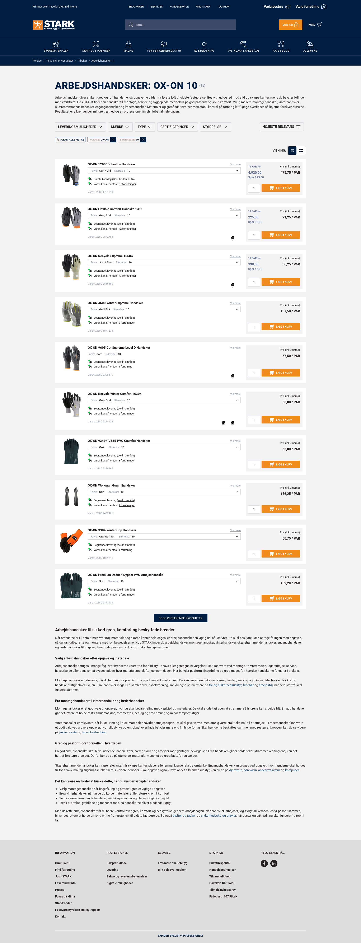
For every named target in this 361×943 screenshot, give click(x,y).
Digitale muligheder (120, 883)
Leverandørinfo (65, 883)
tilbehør (248, 685)
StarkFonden (63, 903)
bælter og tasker (184, 816)
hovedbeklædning (94, 732)
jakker (63, 732)
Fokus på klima (65, 896)
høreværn (250, 770)
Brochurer (136, 6)
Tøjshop (223, 6)
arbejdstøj (266, 685)
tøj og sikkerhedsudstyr (225, 685)
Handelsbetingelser (222, 869)
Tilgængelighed (219, 876)
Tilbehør (82, 60)
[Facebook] (265, 866)
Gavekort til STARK (222, 883)
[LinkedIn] (273, 866)
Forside (37, 60)
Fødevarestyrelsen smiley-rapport (77, 909)
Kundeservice (179, 6)
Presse (59, 889)
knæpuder (292, 770)
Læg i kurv (284, 188)
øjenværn (235, 770)
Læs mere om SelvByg (172, 863)
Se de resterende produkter (180, 618)
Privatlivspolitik (219, 863)
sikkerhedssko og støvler (218, 816)
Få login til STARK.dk (223, 896)
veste (73, 732)
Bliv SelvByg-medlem (172, 869)
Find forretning (65, 869)
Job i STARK (63, 876)
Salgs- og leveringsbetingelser (127, 876)
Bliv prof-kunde (117, 863)
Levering (112, 869)
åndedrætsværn (269, 770)
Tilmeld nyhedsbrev (222, 889)
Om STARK (62, 863)
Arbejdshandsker (101, 60)
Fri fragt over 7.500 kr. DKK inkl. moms (55, 6)
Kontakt (60, 916)
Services (157, 6)
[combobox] (180, 24)
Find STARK (203, 6)
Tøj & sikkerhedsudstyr (59, 60)
